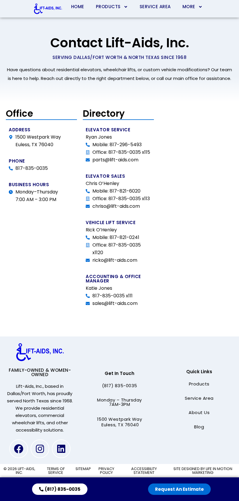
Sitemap (83, 469)
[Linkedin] (61, 448)
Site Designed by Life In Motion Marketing (202, 470)
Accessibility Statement (144, 470)
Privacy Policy (106, 470)
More (188, 7)
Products (108, 7)
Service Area (155, 7)
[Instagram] (40, 448)
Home (77, 7)
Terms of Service (56, 470)
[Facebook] (18, 448)
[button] (119, 385)
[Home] (48, 9)
